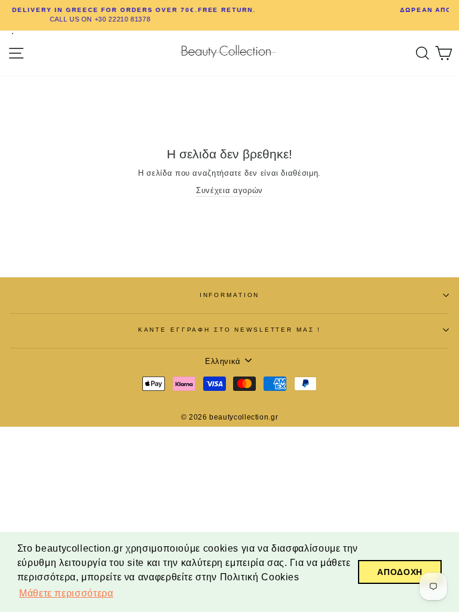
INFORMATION (230, 295)
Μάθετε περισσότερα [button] (66, 593)
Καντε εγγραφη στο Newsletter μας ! (230, 329)
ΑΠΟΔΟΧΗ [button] (399, 572)
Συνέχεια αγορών (229, 190)
